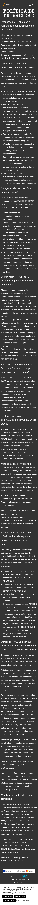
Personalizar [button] (8, 896)
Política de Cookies (17, 861)
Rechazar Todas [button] (9, 900)
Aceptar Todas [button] (20, 896)
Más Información (22, 900)
